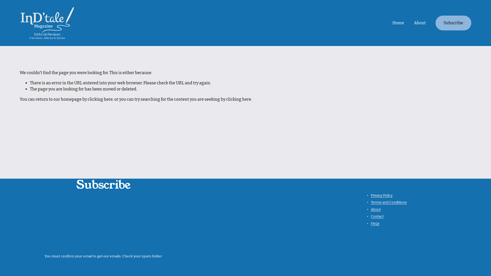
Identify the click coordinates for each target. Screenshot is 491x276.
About (420, 22)
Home (398, 22)
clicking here (100, 99)
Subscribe (453, 22)
